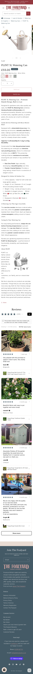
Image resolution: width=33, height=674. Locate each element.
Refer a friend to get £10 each (12, 629)
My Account (6, 617)
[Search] (28, 14)
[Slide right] (20, 58)
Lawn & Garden (17, 18)
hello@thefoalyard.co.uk (19, 652)
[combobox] (14, 13)
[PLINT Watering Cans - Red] (6, 76)
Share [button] (4, 302)
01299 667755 (18, 649)
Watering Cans (15, 21)
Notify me (16, 94)
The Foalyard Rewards (10, 627)
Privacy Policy (7, 600)
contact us (14, 643)
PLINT (3, 61)
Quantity (3, 80)
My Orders (6, 622)
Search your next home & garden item (14, 624)
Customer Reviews (8, 632)
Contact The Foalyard (9, 608)
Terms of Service (8, 603)
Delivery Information (9, 595)
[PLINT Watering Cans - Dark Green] (14, 76)
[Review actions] (29, 354)
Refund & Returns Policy (10, 598)
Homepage (6, 18)
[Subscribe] (28, 560)
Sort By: (21, 326)
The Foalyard (18, 670)
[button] (3, 8)
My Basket (6, 619)
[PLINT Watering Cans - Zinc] (10, 76)
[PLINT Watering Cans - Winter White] (2, 76)
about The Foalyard (19, 586)
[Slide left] (13, 58)
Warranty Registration (9, 605)
